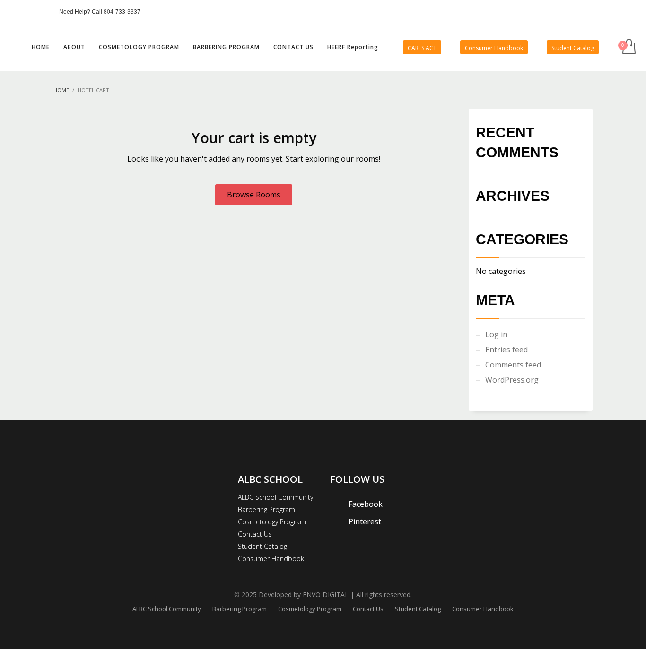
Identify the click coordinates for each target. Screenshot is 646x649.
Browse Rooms (253, 194)
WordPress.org (512, 380)
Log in (496, 334)
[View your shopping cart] (628, 47)
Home (61, 90)
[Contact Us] (42, 12)
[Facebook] (14, 12)
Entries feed (506, 349)
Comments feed (513, 364)
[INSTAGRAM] (28, 12)
